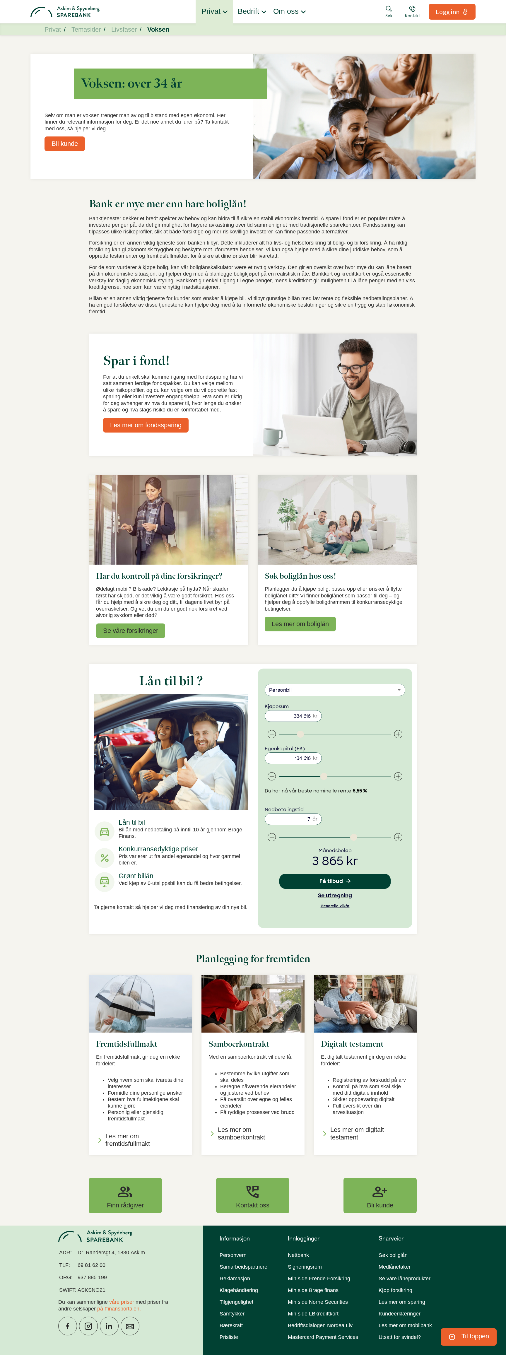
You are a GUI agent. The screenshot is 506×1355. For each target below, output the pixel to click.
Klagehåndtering (239, 1290)
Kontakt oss (252, 1195)
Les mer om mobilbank (405, 1325)
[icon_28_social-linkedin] (109, 1326)
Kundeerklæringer (399, 1314)
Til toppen (468, 1337)
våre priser (121, 1302)
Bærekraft (231, 1325)
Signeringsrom (305, 1267)
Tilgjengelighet (236, 1302)
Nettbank (298, 1255)
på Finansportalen (118, 1309)
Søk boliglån (393, 1255)
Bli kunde (380, 1195)
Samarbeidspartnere (243, 1267)
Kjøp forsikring (395, 1290)
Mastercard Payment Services (323, 1337)
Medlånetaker (395, 1267)
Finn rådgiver (125, 1195)
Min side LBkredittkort (313, 1314)
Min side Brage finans (313, 1290)
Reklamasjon (235, 1278)
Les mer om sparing (402, 1302)
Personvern (233, 1255)
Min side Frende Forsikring (319, 1278)
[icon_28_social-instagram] (88, 1326)
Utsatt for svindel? (400, 1337)
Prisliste (229, 1337)
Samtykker (232, 1314)
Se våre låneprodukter (404, 1278)
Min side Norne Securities (318, 1302)
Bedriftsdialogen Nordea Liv (320, 1325)
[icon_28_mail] (130, 1326)
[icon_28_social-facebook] (67, 1326)
